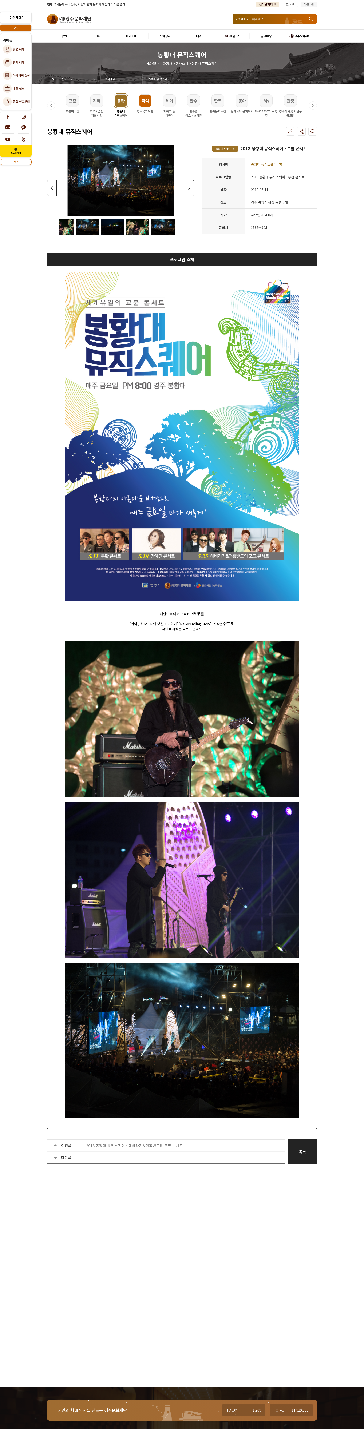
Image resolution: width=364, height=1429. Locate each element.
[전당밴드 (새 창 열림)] (23, 139)
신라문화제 (266, 4)
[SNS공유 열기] (301, 131)
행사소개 (110, 79)
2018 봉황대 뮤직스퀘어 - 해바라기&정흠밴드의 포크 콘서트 (134, 1145)
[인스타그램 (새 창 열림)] (23, 117)
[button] (51, 105)
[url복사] (290, 131)
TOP (15, 162)
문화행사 (67, 79)
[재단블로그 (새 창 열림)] (8, 127)
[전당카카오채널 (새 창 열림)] (23, 127)
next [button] (189, 188)
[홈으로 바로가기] (52, 79)
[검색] (311, 19)
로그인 (290, 4)
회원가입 (309, 4)
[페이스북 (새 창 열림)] (8, 117)
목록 (302, 1151)
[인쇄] (312, 131)
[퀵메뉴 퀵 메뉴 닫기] (16, 27)
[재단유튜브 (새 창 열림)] (8, 139)
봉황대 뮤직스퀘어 (158, 79)
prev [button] (52, 188)
